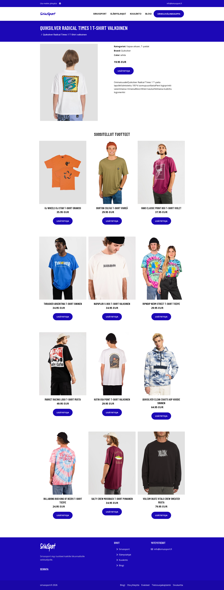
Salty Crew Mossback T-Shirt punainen (112, 498)
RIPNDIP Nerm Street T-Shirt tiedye (161, 303)
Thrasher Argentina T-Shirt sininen (63, 303)
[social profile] (60, 3)
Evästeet (145, 585)
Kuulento (135, 13)
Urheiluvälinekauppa (168, 13)
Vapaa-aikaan (133, 46)
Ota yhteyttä (133, 585)
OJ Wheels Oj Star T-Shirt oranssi (63, 208)
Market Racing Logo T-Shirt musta (63, 399)
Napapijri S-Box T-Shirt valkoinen (112, 303)
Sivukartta (178, 585)
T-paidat (145, 46)
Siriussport (100, 13)
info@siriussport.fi (174, 3)
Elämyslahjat (118, 13)
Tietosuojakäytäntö (161, 585)
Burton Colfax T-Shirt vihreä (112, 208)
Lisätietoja (124, 71)
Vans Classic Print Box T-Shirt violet (161, 208)
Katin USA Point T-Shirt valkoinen (112, 399)
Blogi (148, 13)
